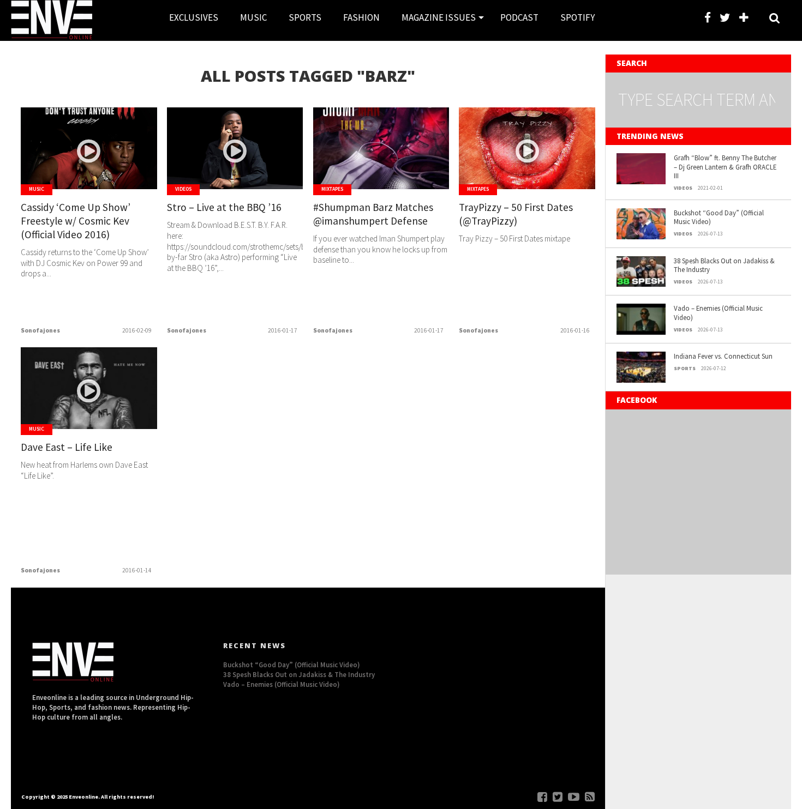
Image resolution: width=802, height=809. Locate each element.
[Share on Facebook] (66, 171)
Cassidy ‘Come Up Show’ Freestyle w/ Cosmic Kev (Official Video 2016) (75, 221)
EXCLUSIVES (193, 17)
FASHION (361, 17)
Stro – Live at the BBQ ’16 (224, 207)
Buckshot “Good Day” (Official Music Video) (719, 217)
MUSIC (253, 17)
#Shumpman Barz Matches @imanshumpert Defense (373, 214)
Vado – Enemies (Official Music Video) (718, 313)
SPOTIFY (577, 17)
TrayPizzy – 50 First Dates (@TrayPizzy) (516, 214)
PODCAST (519, 17)
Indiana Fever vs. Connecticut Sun (723, 356)
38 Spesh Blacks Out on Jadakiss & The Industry (724, 265)
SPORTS (305, 17)
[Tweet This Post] (89, 171)
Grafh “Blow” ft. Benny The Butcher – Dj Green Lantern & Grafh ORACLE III (725, 166)
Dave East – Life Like (66, 447)
